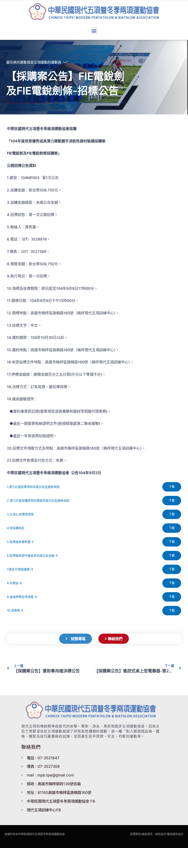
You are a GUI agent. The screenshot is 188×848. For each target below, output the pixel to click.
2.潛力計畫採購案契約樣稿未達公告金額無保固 (38, 500)
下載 (172, 486)
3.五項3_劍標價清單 (20, 514)
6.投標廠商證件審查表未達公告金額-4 (32, 555)
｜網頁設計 (159, 834)
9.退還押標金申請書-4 (22, 597)
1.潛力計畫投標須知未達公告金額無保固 (33, 487)
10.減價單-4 (15, 610)
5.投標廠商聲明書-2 (20, 542)
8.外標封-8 (14, 583)
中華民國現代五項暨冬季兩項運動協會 (41, 834)
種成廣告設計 (175, 834)
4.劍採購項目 (16, 528)
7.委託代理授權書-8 (20, 569)
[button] (94, 30)
